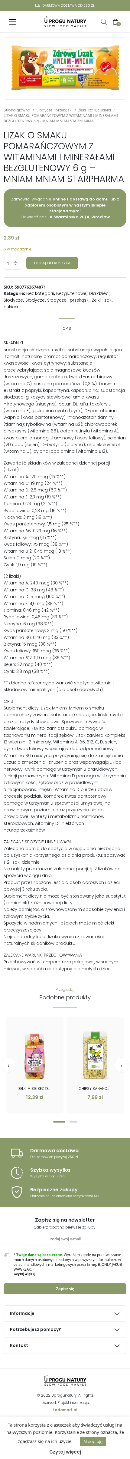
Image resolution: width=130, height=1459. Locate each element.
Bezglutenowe (71, 293)
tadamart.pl (65, 1409)
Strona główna (17, 110)
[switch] (7, 1255)
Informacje (22, 1313)
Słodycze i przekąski (54, 110)
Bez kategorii (40, 293)
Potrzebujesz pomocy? (35, 1329)
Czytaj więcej (65, 1452)
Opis (67, 328)
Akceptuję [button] (92, 1441)
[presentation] (8, 1065)
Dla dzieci (99, 293)
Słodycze (13, 300)
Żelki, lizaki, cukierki (94, 110)
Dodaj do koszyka (52, 263)
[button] (59, 1122)
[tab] (67, 325)
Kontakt (19, 1345)
